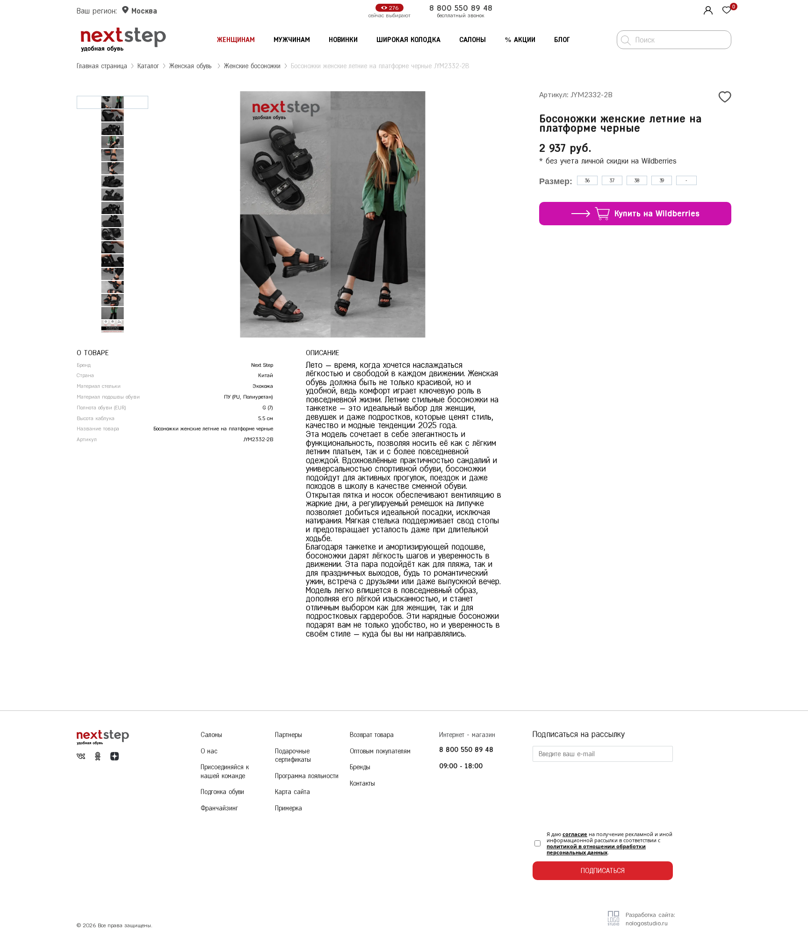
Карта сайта (292, 791)
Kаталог (148, 66)
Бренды (360, 767)
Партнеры (288, 734)
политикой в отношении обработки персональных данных (596, 849)
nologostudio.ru (647, 923)
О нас (209, 751)
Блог (562, 39)
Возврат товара (372, 734)
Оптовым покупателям (380, 751)
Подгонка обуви (222, 791)
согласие (575, 834)
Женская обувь (191, 66)
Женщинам (236, 39)
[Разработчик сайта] (613, 922)
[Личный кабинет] (707, 9)
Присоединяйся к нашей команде (225, 772)
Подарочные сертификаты (293, 756)
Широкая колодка (408, 39)
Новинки (343, 39)
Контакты (362, 783)
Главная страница (102, 66)
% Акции (520, 39)
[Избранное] (726, 11)
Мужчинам (292, 39)
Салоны (472, 39)
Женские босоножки (252, 66)
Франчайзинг (219, 808)
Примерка (288, 808)
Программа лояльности (307, 776)
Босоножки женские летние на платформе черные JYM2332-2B (380, 66)
